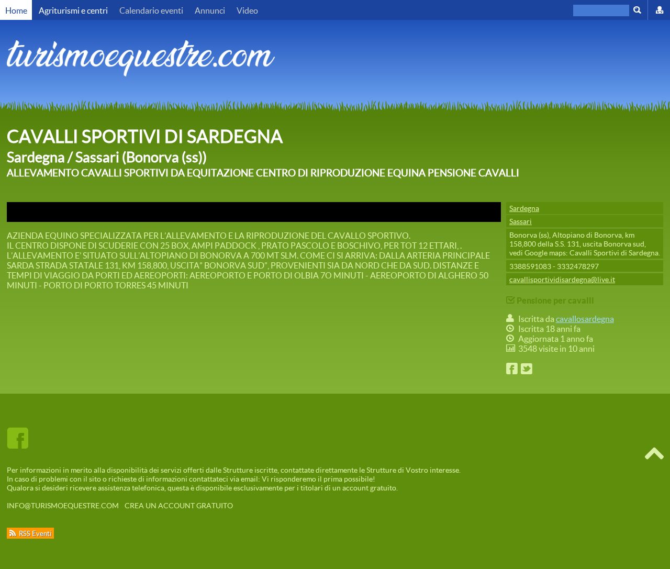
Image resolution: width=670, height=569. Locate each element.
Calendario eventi (151, 10)
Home (16, 10)
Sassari (520, 221)
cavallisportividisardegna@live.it (562, 279)
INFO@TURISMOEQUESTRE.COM (63, 505)
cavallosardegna (585, 318)
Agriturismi (73, 10)
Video (247, 10)
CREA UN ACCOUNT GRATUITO (179, 505)
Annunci (210, 10)
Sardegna (524, 208)
